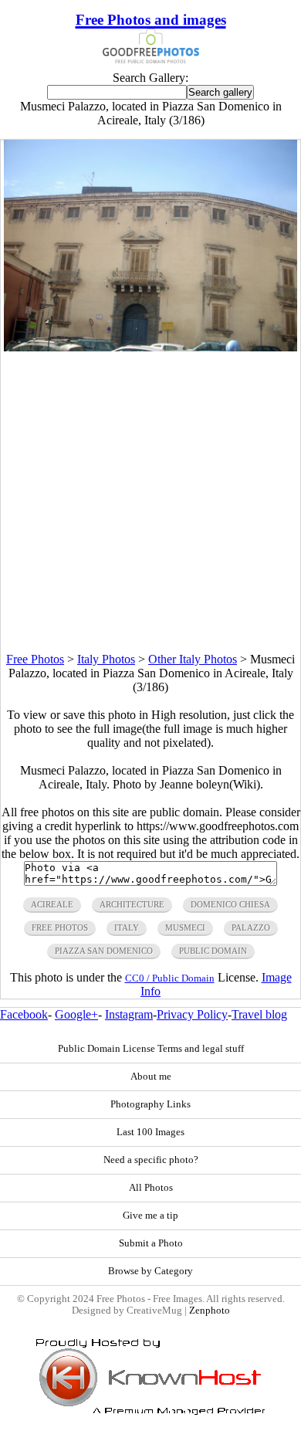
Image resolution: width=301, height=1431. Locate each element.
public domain (213, 950)
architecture (132, 904)
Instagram (129, 1014)
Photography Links (150, 1104)
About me (150, 1076)
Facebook (24, 1014)
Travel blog (259, 1014)
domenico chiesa (230, 904)
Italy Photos (106, 659)
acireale (52, 904)
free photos (60, 927)
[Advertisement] (150, 502)
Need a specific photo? (150, 1160)
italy (126, 927)
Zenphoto (209, 1310)
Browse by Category (150, 1271)
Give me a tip (150, 1215)
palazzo (251, 927)
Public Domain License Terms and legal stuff (151, 1048)
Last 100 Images (150, 1132)
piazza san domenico (104, 950)
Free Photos (35, 659)
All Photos (151, 1187)
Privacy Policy (192, 1014)
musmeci (185, 927)
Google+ (76, 1014)
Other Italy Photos (192, 659)
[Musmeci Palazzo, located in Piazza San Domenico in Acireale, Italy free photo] (150, 347)
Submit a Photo (151, 1243)
